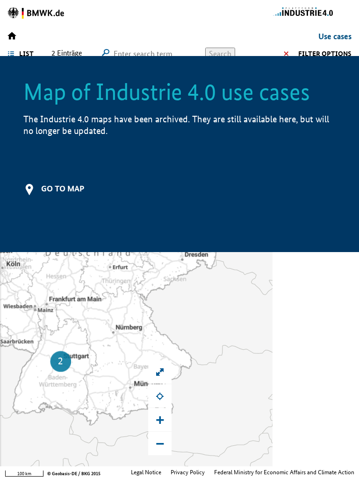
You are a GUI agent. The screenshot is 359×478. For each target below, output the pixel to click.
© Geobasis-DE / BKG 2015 (74, 473)
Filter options (325, 53)
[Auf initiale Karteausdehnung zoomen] (160, 372)
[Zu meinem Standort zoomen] (160, 396)
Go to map (62, 188)
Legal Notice (146, 472)
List (26, 53)
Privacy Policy (188, 472)
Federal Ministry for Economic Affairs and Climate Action (284, 472)
